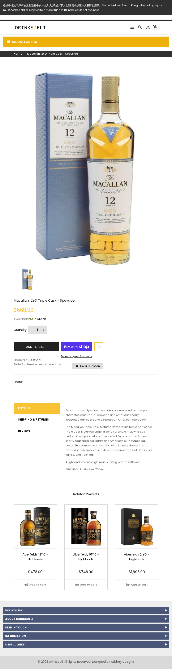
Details (24, 408)
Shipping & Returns (33, 419)
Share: (18, 382)
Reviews (24, 431)
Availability (21, 319)
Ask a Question (89, 366)
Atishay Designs (122, 662)
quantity (20, 330)
